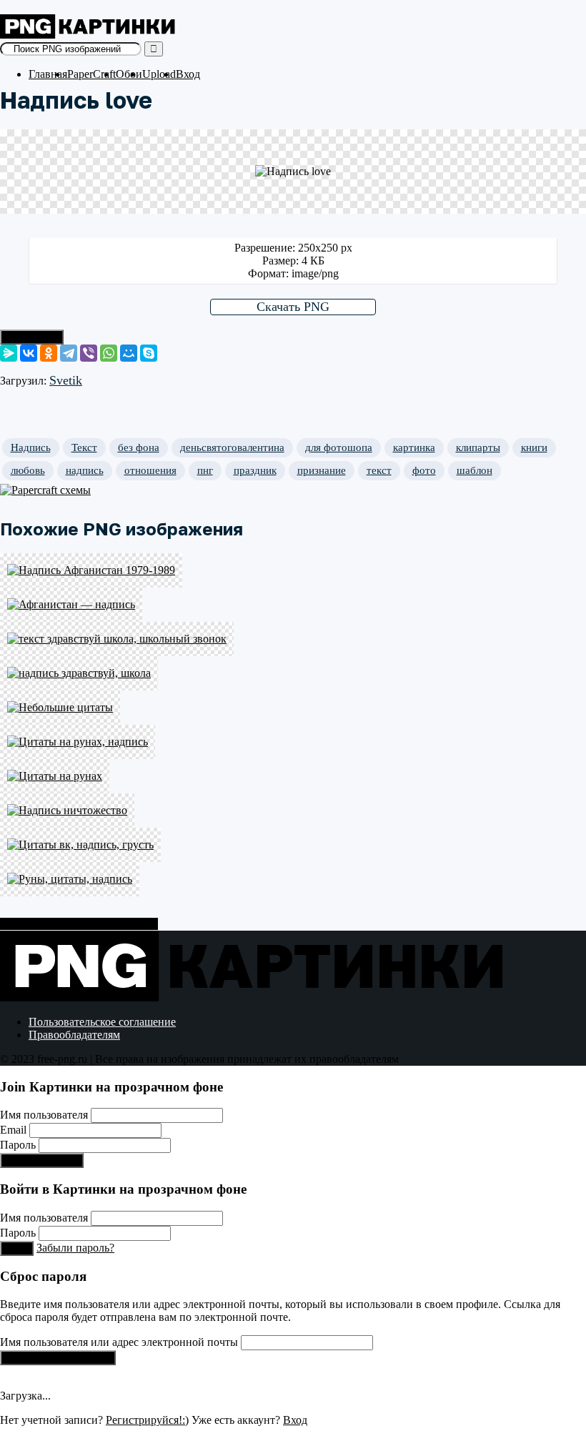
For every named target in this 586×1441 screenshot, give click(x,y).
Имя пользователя (44, 1115)
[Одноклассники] (48, 353)
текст (379, 470)
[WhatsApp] (108, 353)
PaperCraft (91, 74)
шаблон (474, 470)
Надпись (31, 447)
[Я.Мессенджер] (8, 353)
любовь (28, 470)
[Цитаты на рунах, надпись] (293, 742)
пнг (205, 470)
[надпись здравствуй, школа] (293, 673)
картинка (414, 447)
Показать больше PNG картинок (79, 924)
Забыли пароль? (75, 1248)
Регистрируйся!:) (42, 1160)
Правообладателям (74, 1035)
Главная (48, 74)
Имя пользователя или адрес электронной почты (119, 1342)
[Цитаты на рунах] (293, 776)
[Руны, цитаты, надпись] (293, 879)
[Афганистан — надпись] (293, 605)
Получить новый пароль (58, 1357)
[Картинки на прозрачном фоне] (89, 35)
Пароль (18, 1145)
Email (13, 1130)
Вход (188, 74)
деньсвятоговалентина (232, 447)
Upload (159, 74)
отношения (150, 470)
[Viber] (88, 353)
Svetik (65, 380)
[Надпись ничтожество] (293, 810)
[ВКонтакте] (28, 353)
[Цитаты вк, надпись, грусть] (293, 845)
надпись (85, 470)
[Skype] (148, 353)
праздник (255, 470)
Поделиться (32, 337)
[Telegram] (68, 353)
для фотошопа (338, 447)
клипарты (478, 447)
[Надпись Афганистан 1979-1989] (293, 570)
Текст (84, 447)
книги (534, 447)
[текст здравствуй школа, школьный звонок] (293, 639)
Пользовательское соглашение (102, 1022)
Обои (129, 74)
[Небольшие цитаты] (293, 707)
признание (321, 470)
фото (424, 470)
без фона (138, 447)
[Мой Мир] (128, 353)
